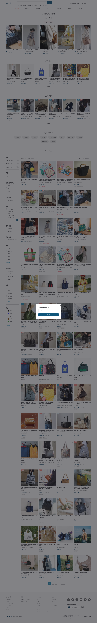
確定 (48, 315)
